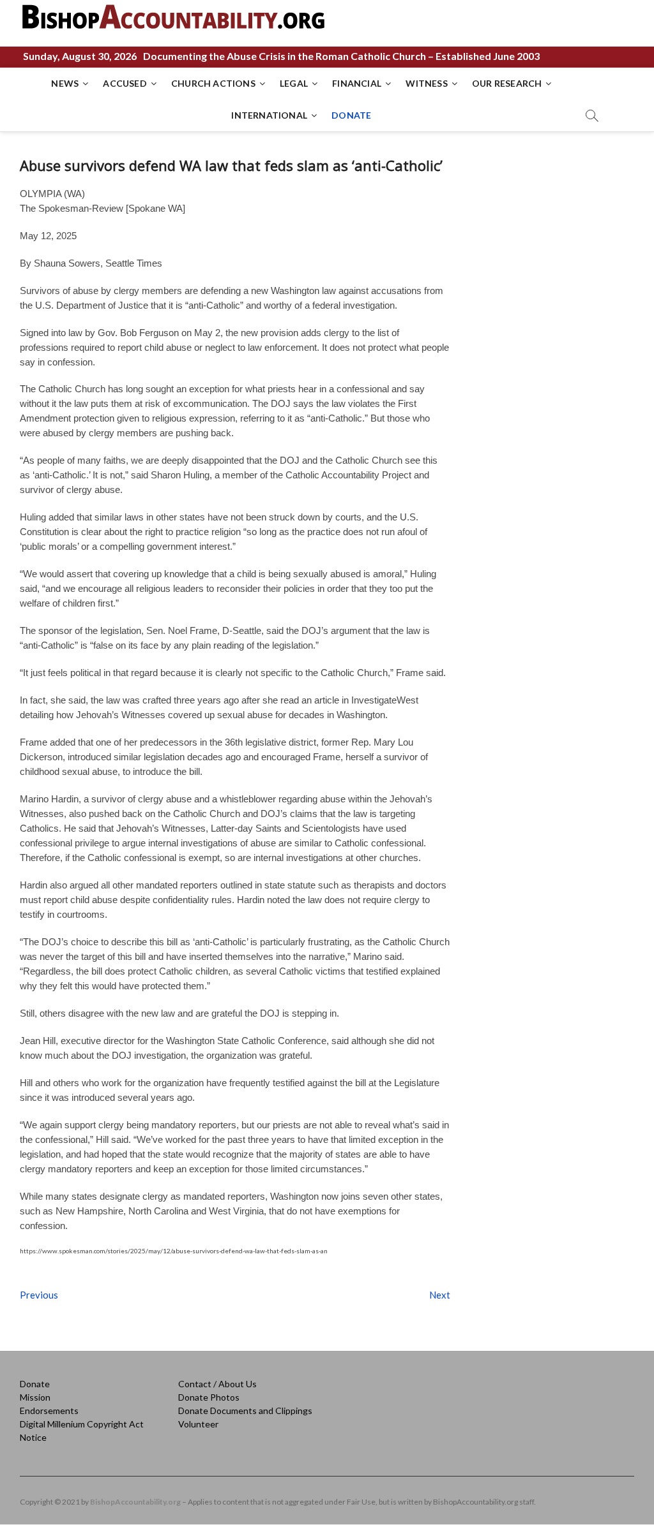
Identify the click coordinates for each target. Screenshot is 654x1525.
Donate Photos (209, 1397)
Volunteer (198, 1423)
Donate (35, 1383)
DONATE (351, 115)
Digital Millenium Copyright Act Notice (82, 1430)
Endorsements (49, 1410)
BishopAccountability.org (135, 1502)
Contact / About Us (217, 1383)
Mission (35, 1397)
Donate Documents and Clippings (245, 1410)
